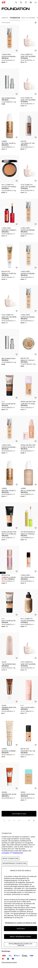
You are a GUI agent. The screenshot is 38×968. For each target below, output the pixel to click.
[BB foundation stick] (9, 82)
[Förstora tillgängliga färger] (3, 104)
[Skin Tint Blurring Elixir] (9, 299)
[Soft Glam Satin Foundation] (9, 386)
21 (29, 820)
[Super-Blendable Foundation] (9, 39)
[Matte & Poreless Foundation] (9, 516)
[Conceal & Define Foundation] (9, 560)
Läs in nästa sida (19, 814)
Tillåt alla (21, 928)
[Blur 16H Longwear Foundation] (9, 733)
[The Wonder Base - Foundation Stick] (9, 647)
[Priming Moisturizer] (9, 690)
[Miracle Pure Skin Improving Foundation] (9, 256)
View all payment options (9, 962)
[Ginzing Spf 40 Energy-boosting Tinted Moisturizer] (9, 777)
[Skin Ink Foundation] (9, 213)
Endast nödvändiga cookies (20, 936)
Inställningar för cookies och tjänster (20, 944)
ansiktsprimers (18, 853)
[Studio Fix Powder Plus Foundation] (9, 169)
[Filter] (35, 22)
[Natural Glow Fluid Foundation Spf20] (9, 126)
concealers (5, 853)
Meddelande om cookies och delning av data (20, 923)
